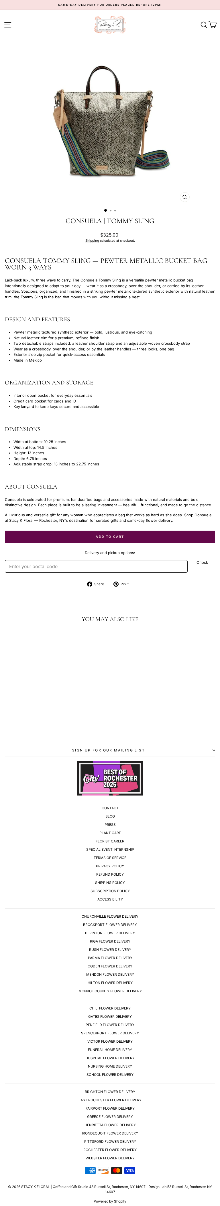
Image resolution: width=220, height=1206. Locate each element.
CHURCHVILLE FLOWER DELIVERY (110, 916)
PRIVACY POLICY (110, 866)
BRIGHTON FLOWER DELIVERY (110, 1092)
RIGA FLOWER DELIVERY (110, 941)
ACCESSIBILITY (110, 899)
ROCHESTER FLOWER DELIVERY (110, 1150)
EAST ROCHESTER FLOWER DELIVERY (110, 1100)
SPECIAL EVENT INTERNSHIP (110, 849)
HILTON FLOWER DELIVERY (110, 983)
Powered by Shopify (110, 1201)
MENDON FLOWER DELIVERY (110, 974)
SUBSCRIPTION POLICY (110, 891)
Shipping (92, 241)
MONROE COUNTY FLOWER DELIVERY (110, 991)
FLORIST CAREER (110, 841)
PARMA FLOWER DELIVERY (110, 958)
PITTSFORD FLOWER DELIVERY (110, 1141)
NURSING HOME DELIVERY (110, 1066)
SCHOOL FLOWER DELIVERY (110, 1074)
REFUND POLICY (110, 874)
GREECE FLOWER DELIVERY (110, 1116)
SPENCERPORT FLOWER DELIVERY (110, 1033)
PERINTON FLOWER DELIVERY (110, 933)
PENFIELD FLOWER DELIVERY (110, 1025)
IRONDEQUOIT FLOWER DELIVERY (110, 1133)
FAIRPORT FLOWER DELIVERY (110, 1108)
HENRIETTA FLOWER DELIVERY (110, 1125)
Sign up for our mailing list (108, 750)
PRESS (110, 824)
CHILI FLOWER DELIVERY (110, 1008)
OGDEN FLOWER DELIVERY (110, 966)
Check (202, 562)
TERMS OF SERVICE (110, 858)
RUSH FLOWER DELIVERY (110, 949)
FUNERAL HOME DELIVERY (110, 1050)
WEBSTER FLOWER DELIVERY (110, 1158)
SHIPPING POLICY (110, 882)
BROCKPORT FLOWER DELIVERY (110, 925)
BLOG (110, 816)
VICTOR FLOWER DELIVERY (110, 1041)
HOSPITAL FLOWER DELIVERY (110, 1058)
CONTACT (110, 808)
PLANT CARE (110, 833)
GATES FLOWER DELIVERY (110, 1016)
